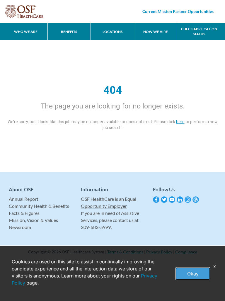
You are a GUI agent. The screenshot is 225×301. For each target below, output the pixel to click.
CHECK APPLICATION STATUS (199, 31)
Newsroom (20, 227)
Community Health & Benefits (39, 206)
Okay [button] (193, 274)
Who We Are (26, 31)
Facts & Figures (24, 213)
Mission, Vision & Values (33, 220)
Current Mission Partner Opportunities (178, 11)
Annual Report (23, 199)
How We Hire (155, 31)
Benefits (69, 31)
